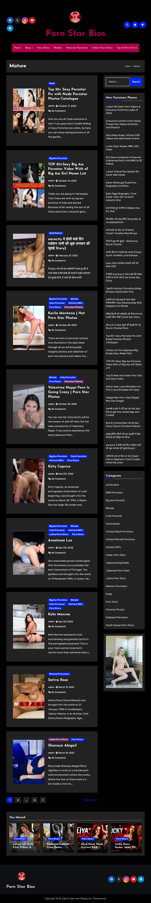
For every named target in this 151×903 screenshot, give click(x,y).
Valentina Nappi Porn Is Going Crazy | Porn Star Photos (68, 392)
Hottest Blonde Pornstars (120, 539)
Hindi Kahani (55, 233)
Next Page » (90, 799)
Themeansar (99, 898)
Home (17, 48)
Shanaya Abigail (62, 745)
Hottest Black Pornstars (119, 531)
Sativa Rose (58, 680)
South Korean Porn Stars (120, 625)
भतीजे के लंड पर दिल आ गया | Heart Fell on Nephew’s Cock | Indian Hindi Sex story (123, 459)
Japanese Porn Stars (117, 570)
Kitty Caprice (59, 466)
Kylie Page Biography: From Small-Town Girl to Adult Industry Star (121, 197)
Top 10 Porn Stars (127, 48)
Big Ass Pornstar (58, 158)
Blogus (84, 898)
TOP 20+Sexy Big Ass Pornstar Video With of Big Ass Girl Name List (68, 169)
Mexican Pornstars (77, 48)
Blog (28, 48)
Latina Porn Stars (59, 534)
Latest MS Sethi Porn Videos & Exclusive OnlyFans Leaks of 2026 (123, 110)
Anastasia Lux (60, 540)
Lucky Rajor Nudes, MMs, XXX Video (126, 847)
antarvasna (112, 484)
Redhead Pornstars (117, 617)
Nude (52, 83)
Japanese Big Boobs (117, 562)
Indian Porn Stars (102, 48)
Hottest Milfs (75, 303)
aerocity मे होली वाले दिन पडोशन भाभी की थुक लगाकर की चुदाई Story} (69, 243)
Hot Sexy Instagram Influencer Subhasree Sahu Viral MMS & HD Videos (124, 160)
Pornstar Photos (74, 307)
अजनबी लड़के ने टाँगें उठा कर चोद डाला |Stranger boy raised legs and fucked (123, 412)
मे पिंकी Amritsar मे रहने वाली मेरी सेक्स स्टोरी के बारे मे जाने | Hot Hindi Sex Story (124, 277)
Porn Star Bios (76, 33)
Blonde (58, 48)
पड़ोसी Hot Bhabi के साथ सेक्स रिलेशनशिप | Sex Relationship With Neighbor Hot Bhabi (124, 302)
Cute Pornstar (57, 303)
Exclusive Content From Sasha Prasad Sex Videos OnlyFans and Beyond (123, 124)
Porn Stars (43, 48)
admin (51, 106)
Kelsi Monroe (59, 614)
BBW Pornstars (114, 492)
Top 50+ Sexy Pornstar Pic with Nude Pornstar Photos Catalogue (67, 94)
